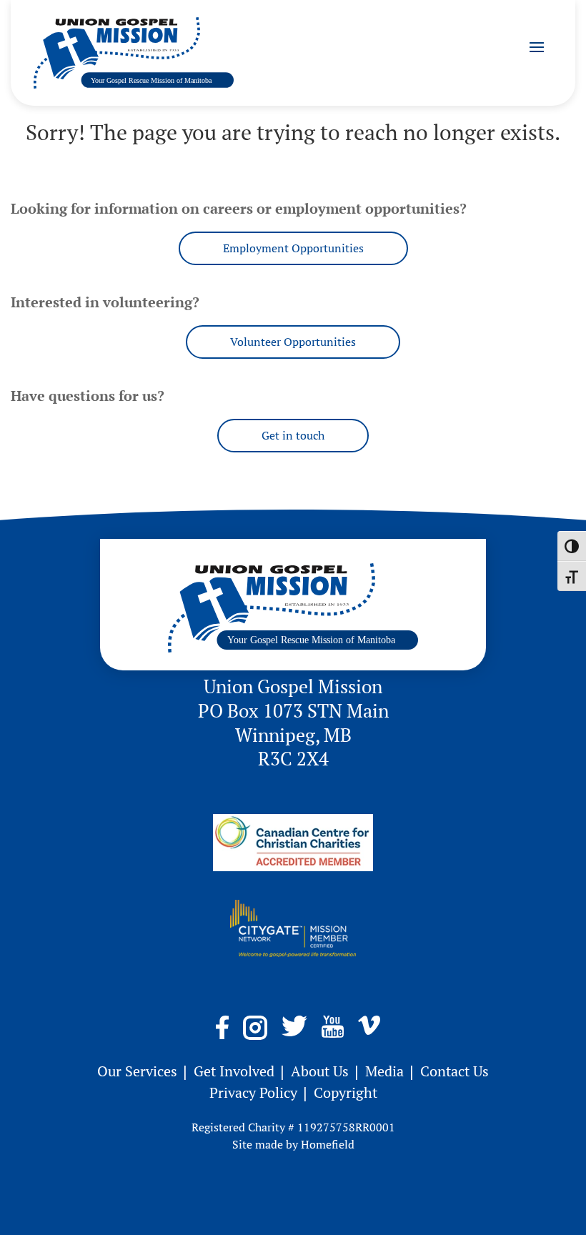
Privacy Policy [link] (255, 1092)
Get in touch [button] (293, 435)
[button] (536, 46)
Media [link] (386, 1071)
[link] (134, 53)
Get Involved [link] (236, 1071)
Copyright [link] (345, 1092)
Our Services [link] (139, 1071)
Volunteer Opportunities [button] (293, 341)
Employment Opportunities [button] (293, 248)
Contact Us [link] (454, 1071)
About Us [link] (321, 1071)
